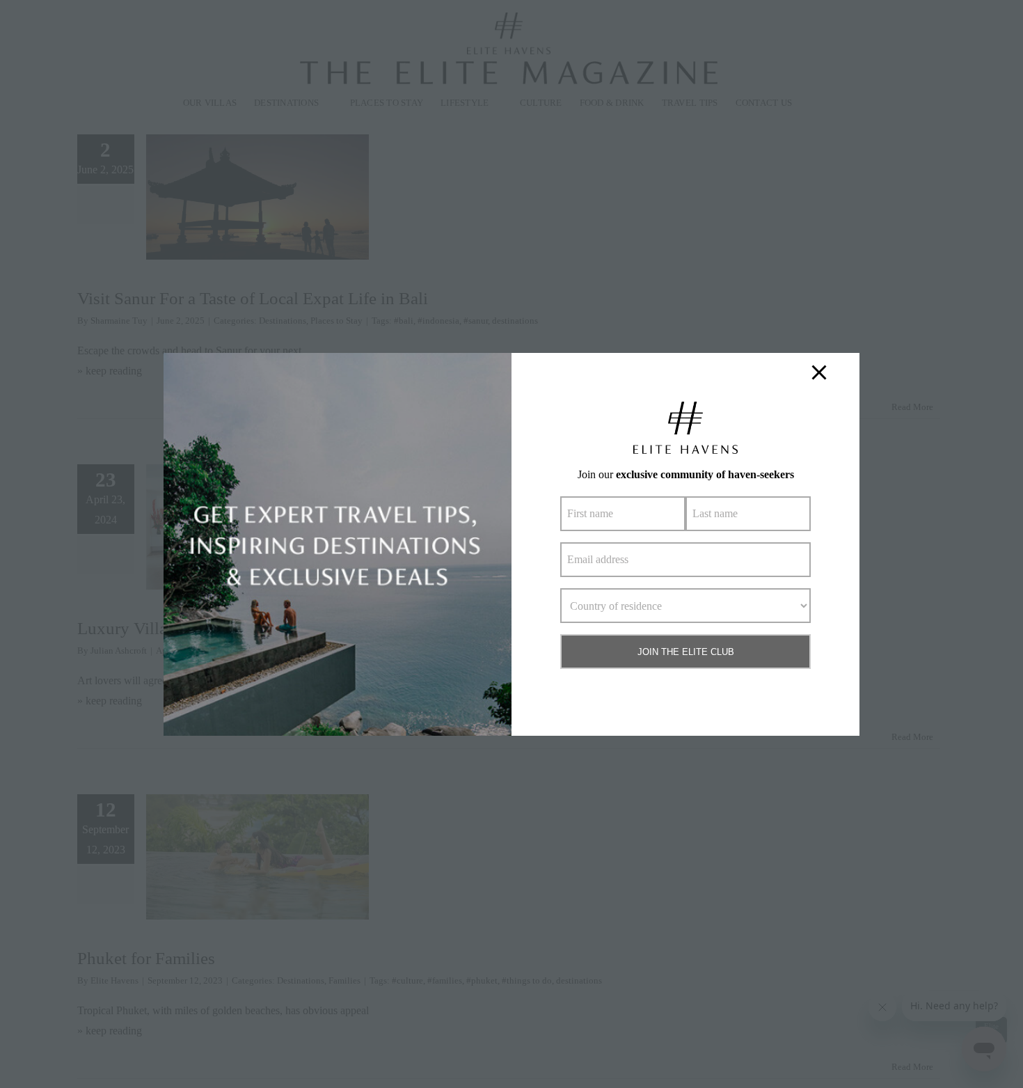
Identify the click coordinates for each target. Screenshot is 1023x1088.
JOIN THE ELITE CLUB (685, 652)
